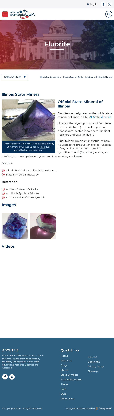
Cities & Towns (69, 77)
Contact (92, 357)
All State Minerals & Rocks (22, 189)
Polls (63, 389)
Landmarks (90, 77)
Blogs (64, 365)
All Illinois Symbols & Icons (22, 193)
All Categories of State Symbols (25, 197)
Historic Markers (105, 77)
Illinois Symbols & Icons (50, 77)
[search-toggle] (108, 14)
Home (64, 355)
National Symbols (71, 379)
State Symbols (69, 374)
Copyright (94, 361)
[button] (28, 120)
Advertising (67, 398)
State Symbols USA (22, 14)
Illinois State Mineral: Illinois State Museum (32, 170)
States (64, 370)
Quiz (63, 393)
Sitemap (93, 371)
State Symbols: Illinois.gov (22, 174)
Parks (80, 77)
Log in (93, 4)
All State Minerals (100, 116)
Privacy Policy (96, 366)
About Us (66, 360)
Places (64, 384)
